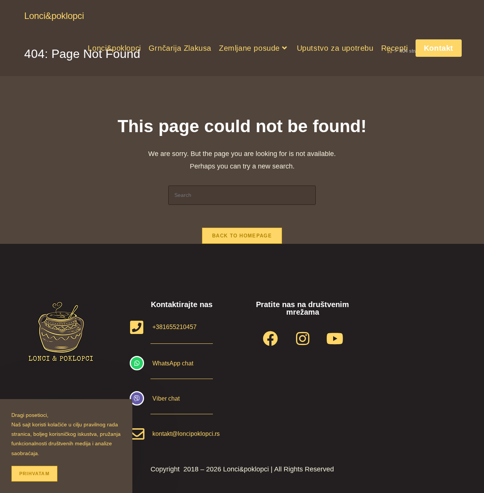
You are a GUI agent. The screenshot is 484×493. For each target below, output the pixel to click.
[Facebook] (270, 338)
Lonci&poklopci (54, 16)
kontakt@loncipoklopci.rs (186, 434)
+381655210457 (174, 327)
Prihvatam (34, 473)
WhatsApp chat (172, 363)
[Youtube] (335, 338)
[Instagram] (302, 338)
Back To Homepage (242, 236)
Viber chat (166, 398)
